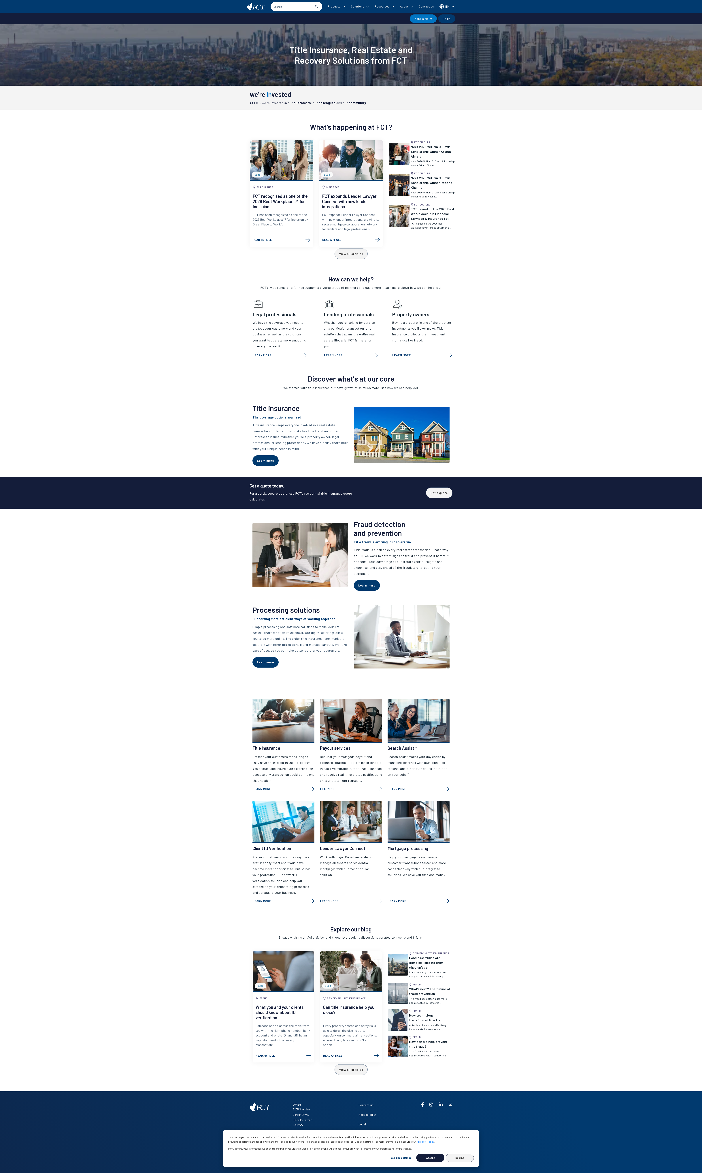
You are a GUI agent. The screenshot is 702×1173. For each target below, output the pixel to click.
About (404, 6)
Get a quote (439, 492)
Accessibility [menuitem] (367, 1114)
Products (334, 6)
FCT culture (264, 187)
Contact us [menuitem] (366, 1105)
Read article (262, 239)
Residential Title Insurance (346, 998)
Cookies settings (401, 1157)
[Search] (316, 6)
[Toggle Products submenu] (344, 7)
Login (447, 18)
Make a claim (423, 18)
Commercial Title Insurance (431, 953)
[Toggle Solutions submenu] (367, 7)
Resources (382, 6)
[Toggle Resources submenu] (393, 7)
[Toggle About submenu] (411, 7)
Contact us (426, 6)
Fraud (263, 998)
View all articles (351, 253)
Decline (459, 1157)
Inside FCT (332, 187)
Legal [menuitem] (362, 1124)
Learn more (262, 355)
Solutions (357, 6)
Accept (430, 1157)
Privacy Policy (425, 1141)
